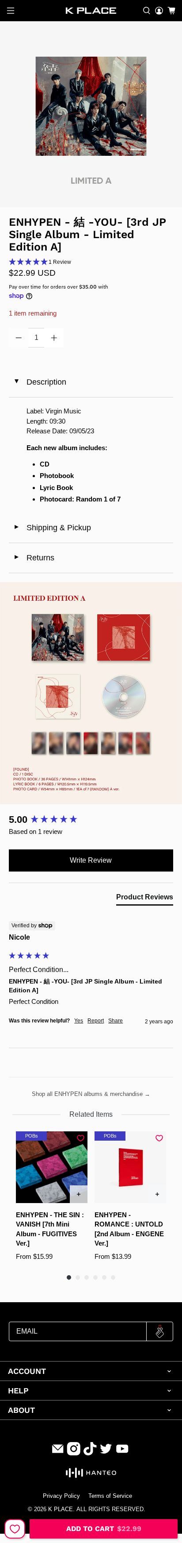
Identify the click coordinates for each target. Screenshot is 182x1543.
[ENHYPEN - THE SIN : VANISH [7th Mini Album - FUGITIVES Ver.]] (51, 1167)
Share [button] (115, 1021)
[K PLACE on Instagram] (74, 1453)
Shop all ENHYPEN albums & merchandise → (91, 1094)
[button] (91, 262)
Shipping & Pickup (52, 527)
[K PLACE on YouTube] (122, 1453)
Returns (33, 557)
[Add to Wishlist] (14, 1529)
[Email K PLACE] (58, 1453)
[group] (91, 820)
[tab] (144, 899)
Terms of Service (110, 1496)
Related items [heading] (91, 1114)
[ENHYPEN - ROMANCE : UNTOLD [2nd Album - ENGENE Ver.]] (130, 1167)
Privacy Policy (61, 1496)
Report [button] (95, 1021)
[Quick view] (78, 1194)
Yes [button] (78, 1021)
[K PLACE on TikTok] (90, 1453)
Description (40, 382)
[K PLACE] (91, 10)
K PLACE (60, 1509)
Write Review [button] (91, 860)
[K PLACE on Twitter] (106, 1453)
